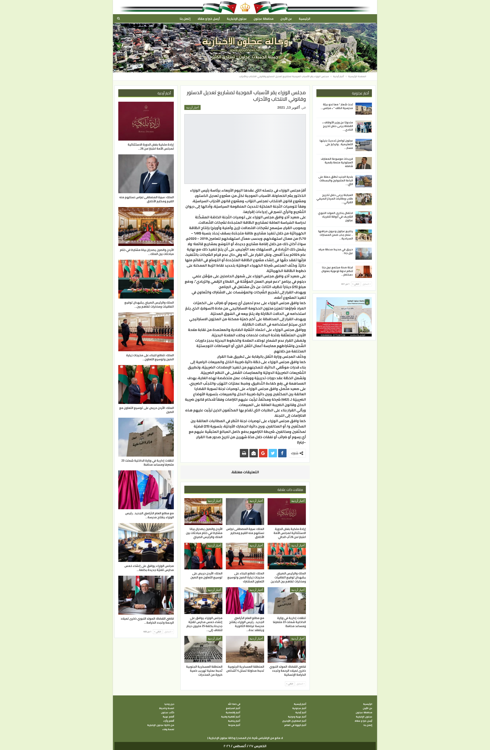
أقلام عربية (168, 717)
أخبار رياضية (234, 721)
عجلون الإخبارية (237, 18)
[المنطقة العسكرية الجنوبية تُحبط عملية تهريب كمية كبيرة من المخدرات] (203, 649)
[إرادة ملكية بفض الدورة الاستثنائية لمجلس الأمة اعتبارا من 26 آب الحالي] (287, 511)
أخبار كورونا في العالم (295, 725)
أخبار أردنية (192, 107)
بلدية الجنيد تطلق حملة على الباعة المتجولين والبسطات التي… (335, 180)
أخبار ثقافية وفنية (230, 717)
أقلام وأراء (168, 721)
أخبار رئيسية (300, 704)
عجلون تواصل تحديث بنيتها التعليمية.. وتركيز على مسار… (336, 144)
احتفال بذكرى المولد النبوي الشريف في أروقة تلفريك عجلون (335, 216)
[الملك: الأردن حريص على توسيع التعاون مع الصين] (203, 556)
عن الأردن (286, 18)
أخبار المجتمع (233, 708)
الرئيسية (304, 18)
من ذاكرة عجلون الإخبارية (160, 725)
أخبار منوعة (234, 725)
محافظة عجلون (263, 18)
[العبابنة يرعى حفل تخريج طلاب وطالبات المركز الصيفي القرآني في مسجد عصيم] (363, 199)
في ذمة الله (234, 704)
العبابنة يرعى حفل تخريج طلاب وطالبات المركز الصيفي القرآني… (334, 198)
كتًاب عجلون (167, 712)
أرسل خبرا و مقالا (209, 18)
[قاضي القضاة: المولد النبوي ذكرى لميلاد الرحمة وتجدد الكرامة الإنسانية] (287, 649)
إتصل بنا (185, 18)
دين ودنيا (169, 704)
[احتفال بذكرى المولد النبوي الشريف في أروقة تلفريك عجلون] (363, 217)
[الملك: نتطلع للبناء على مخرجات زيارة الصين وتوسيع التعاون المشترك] (245, 556)
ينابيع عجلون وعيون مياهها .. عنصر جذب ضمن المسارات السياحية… (335, 235)
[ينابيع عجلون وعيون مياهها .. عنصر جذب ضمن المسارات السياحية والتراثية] (363, 235)
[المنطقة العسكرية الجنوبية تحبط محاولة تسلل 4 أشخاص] (245, 649)
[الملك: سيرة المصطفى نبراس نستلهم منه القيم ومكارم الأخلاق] (245, 511)
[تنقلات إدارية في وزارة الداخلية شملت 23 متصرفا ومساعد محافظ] (287, 600)
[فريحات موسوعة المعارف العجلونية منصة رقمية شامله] (363, 163)
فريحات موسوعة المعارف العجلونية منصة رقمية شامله (337, 162)
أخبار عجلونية (299, 708)
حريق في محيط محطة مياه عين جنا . (335, 251)
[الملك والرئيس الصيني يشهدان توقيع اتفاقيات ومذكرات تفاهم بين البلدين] (287, 556)
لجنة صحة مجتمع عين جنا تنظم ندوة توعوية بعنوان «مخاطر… (337, 271)
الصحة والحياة (166, 708)
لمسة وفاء (168, 729)
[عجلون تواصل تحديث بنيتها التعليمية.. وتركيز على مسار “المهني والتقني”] (363, 145)
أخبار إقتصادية (233, 712)
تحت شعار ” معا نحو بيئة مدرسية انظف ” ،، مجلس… (337, 106)
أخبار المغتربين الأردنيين (294, 721)
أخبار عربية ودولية (297, 717)
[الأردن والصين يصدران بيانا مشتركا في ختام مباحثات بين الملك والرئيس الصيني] (203, 511)
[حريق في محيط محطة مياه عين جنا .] (363, 254)
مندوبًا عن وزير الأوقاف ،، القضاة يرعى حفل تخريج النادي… (337, 126)
